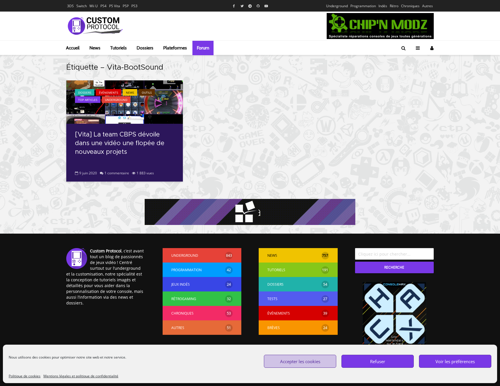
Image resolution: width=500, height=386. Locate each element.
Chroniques (410, 5)
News (94, 48)
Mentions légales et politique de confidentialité (80, 376)
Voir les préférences (455, 361)
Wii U (93, 5)
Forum (203, 48)
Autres (427, 5)
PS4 (103, 5)
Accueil (73, 48)
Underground (337, 5)
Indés (382, 5)
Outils (147, 93)
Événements (108, 93)
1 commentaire (116, 173)
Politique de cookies (25, 376)
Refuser (377, 361)
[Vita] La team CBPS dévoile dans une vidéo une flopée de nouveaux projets (119, 143)
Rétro (394, 5)
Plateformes (175, 48)
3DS (70, 5)
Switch (81, 5)
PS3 (134, 5)
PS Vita (114, 5)
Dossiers (145, 48)
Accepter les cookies (300, 361)
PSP (126, 5)
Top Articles (87, 100)
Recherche (394, 267)
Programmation (363, 5)
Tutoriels (118, 48)
